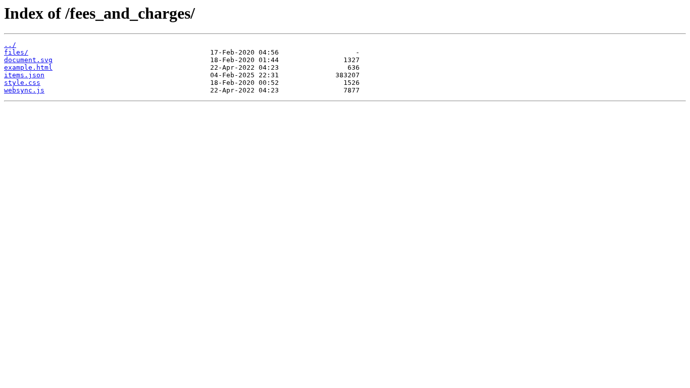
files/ (16, 52)
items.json (24, 75)
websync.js (24, 90)
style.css (22, 82)
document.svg (28, 60)
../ (10, 44)
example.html (28, 67)
